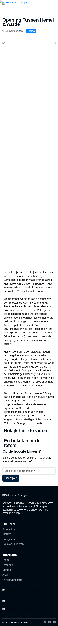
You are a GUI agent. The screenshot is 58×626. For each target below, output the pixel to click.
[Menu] (54, 6)
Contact (6, 569)
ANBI (5, 574)
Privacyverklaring (12, 579)
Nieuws (31, 31)
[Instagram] (54, 622)
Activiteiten (8, 529)
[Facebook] (45, 622)
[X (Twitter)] (49, 622)
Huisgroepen (9, 539)
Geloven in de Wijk (13, 544)
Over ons (7, 565)
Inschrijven (11, 478)
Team (5, 559)
